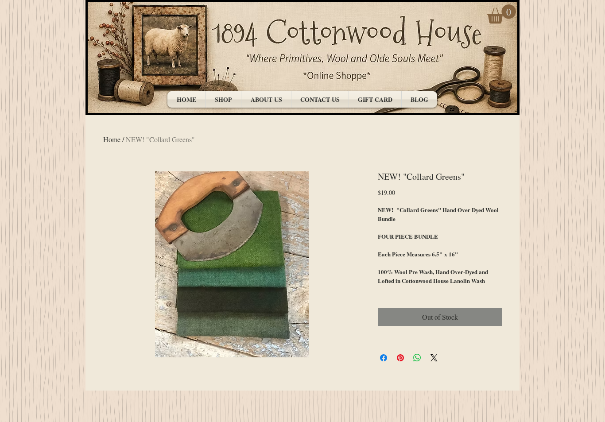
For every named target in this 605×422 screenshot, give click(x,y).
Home (111, 139)
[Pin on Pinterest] (400, 357)
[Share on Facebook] (383, 357)
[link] (501, 13)
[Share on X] (434, 357)
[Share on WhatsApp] (417, 357)
